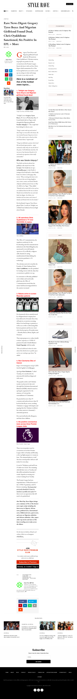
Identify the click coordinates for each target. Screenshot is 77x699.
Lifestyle (6, 18)
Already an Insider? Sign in (27, 566)
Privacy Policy (32, 672)
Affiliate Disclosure (52, 672)
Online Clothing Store (52, 86)
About (12, 672)
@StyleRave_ (20, 536)
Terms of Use (41, 672)
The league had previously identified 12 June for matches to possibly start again (26, 489)
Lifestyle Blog (51, 65)
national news (25, 578)
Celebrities (24, 624)
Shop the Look (51, 63)
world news (25, 579)
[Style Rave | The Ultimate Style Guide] (38, 4)
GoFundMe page (21, 170)
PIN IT (28, 103)
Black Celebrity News (52, 71)
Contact (23, 672)
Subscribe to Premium (28, 562)
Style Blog (50, 77)
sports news (33, 578)
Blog (17, 672)
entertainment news (26, 574)
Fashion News (51, 83)
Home (7, 672)
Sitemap (40, 676)
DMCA (70, 672)
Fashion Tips (50, 74)
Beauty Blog (50, 80)
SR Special (6, 633)
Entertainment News (52, 68)
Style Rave (9, 59)
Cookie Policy (62, 672)
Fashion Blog (51, 60)
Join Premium (69, 4)
